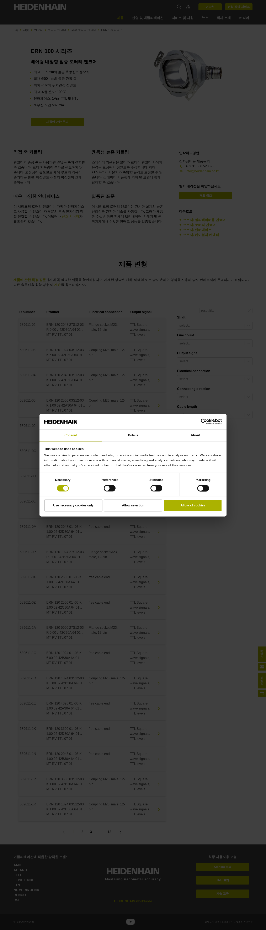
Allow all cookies (193, 505)
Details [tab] (133, 435)
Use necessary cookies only (73, 505)
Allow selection (133, 505)
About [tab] (195, 435)
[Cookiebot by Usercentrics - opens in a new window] (204, 421)
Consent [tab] (70, 435)
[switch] (110, 488)
